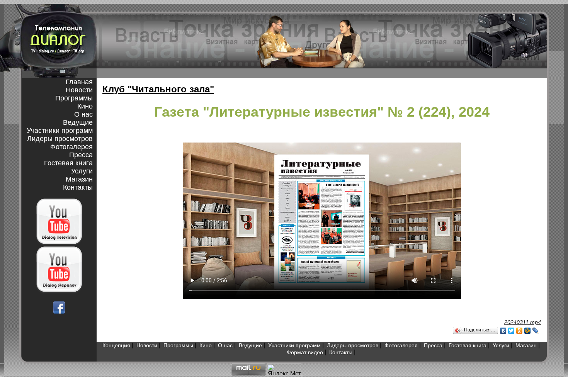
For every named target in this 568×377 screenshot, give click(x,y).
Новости (79, 90)
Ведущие (78, 122)
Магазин (79, 179)
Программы (74, 98)
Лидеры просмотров (60, 139)
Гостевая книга (68, 163)
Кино (85, 106)
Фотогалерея (71, 147)
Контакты (78, 187)
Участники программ (60, 130)
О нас (83, 114)
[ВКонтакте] (503, 331)
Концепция (116, 345)
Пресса (81, 155)
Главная (79, 82)
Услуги (82, 171)
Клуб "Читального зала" (158, 89)
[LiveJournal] (536, 331)
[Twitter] (511, 331)
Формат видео (305, 352)
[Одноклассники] (519, 331)
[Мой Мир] (528, 331)
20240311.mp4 (522, 322)
